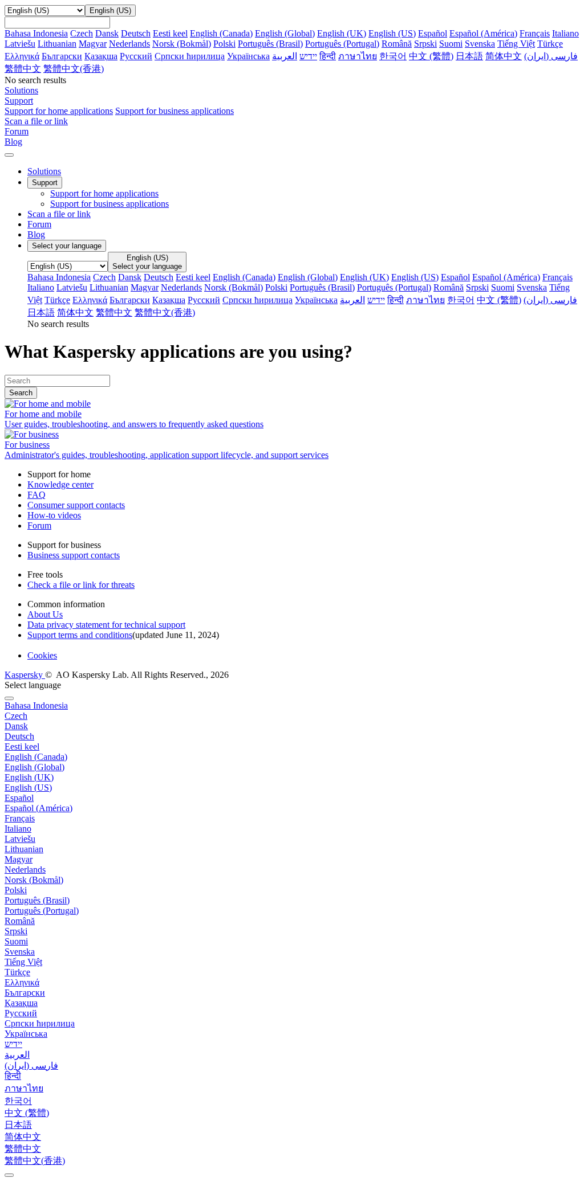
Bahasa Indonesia (36, 33)
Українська (248, 56)
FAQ (36, 495)
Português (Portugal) (342, 43)
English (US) (392, 33)
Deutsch (136, 33)
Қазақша (100, 56)
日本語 (469, 56)
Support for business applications (174, 111)
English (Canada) (221, 33)
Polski (224, 43)
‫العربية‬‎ (284, 56)
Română (397, 43)
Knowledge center (60, 484)
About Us (45, 614)
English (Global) (285, 33)
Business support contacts (73, 555)
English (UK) (341, 33)
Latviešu (20, 43)
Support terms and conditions (79, 635)
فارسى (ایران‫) (551, 56)
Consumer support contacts (76, 505)
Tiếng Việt (516, 43)
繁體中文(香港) (73, 68)
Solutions (44, 171)
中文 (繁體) (431, 56)
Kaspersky (25, 675)
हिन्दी (327, 56)
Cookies (42, 655)
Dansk (107, 33)
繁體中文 (23, 68)
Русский (136, 56)
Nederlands (129, 43)
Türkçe (550, 43)
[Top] (9, 1175)
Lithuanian (57, 43)
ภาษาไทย (357, 56)
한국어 (393, 56)
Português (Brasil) (270, 43)
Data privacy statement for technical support (106, 624)
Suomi (451, 43)
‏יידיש (308, 56)
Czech (81, 33)
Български (62, 56)
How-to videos (54, 515)
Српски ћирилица (190, 56)
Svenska (480, 43)
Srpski (425, 43)
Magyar (93, 43)
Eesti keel (170, 33)
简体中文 (503, 56)
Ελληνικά (22, 56)
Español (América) (483, 33)
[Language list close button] (9, 698)
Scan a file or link (59, 214)
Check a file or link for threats (81, 585)
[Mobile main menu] (9, 155)
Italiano (565, 33)
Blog (36, 234)
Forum (39, 224)
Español (432, 33)
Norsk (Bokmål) (181, 43)
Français (535, 33)
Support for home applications (59, 111)
